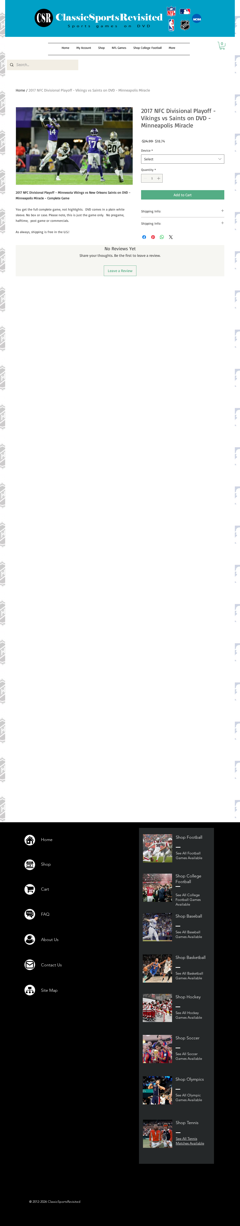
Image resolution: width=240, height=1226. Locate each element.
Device (147, 150)
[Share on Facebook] (144, 237)
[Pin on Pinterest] (153, 237)
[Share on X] (171, 237)
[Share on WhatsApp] (162, 237)
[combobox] (182, 159)
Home (20, 90)
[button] (222, 46)
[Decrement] (145, 178)
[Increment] (159, 178)
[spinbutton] (152, 178)
